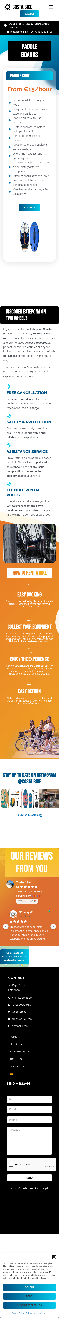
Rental (14, 1044)
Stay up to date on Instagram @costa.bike (29, 778)
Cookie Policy (18, 1313)
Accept (29, 1287)
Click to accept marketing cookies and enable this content (14, 956)
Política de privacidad (35, 1313)
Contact (15, 1066)
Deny (29, 1296)
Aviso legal (41, 1188)
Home (13, 1036)
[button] (54, 1257)
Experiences (18, 1051)
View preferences (29, 1305)
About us (16, 1059)
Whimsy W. (26, 912)
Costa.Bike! (24, 882)
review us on (25, 900)
